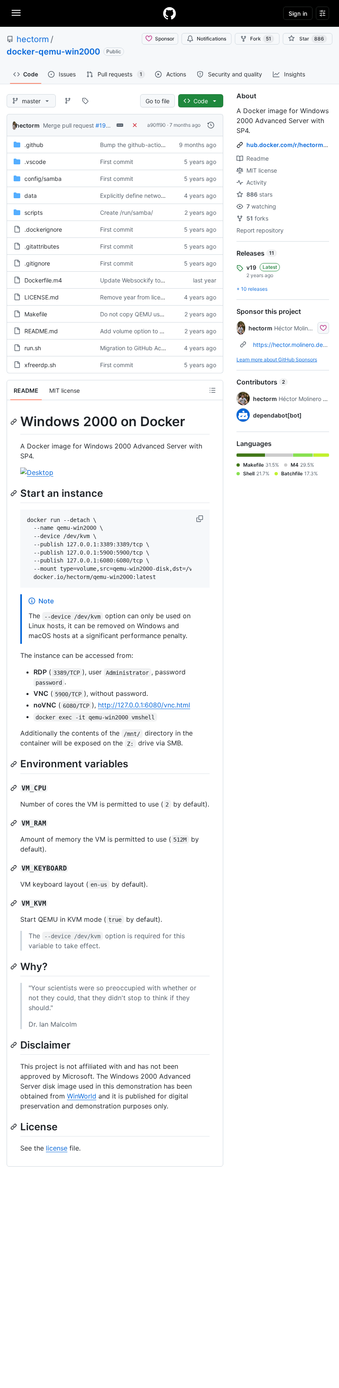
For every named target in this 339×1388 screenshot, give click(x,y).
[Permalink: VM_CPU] (14, 788)
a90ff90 (156, 125)
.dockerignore (43, 229)
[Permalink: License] (14, 1126)
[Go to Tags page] (85, 100)
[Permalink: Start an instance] (14, 493)
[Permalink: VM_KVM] (14, 903)
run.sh (32, 347)
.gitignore (37, 263)
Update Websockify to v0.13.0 (141, 280)
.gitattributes (41, 246)
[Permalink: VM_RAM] (14, 823)
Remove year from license (135, 297)
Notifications (211, 39)
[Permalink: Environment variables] (14, 764)
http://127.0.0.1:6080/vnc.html (144, 705)
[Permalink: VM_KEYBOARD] (14, 868)
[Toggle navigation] (16, 13)
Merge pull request (68, 125)
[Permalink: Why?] (14, 966)
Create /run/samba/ (126, 212)
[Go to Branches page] (67, 100)
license (56, 1148)
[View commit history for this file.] (211, 125)
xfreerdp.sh (40, 364)
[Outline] (212, 390)
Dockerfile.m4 (43, 280)
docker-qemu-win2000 (53, 52)
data (30, 195)
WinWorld (81, 1096)
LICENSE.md (41, 297)
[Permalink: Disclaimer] (14, 1045)
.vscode (35, 161)
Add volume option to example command (155, 331)
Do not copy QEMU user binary (142, 314)
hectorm (33, 39)
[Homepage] (169, 13)
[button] (200, 518)
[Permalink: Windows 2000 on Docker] (14, 421)
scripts (33, 212)
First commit (116, 161)
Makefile (35, 314)
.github (33, 144)
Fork (260, 39)
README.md (41, 331)
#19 (100, 125)
